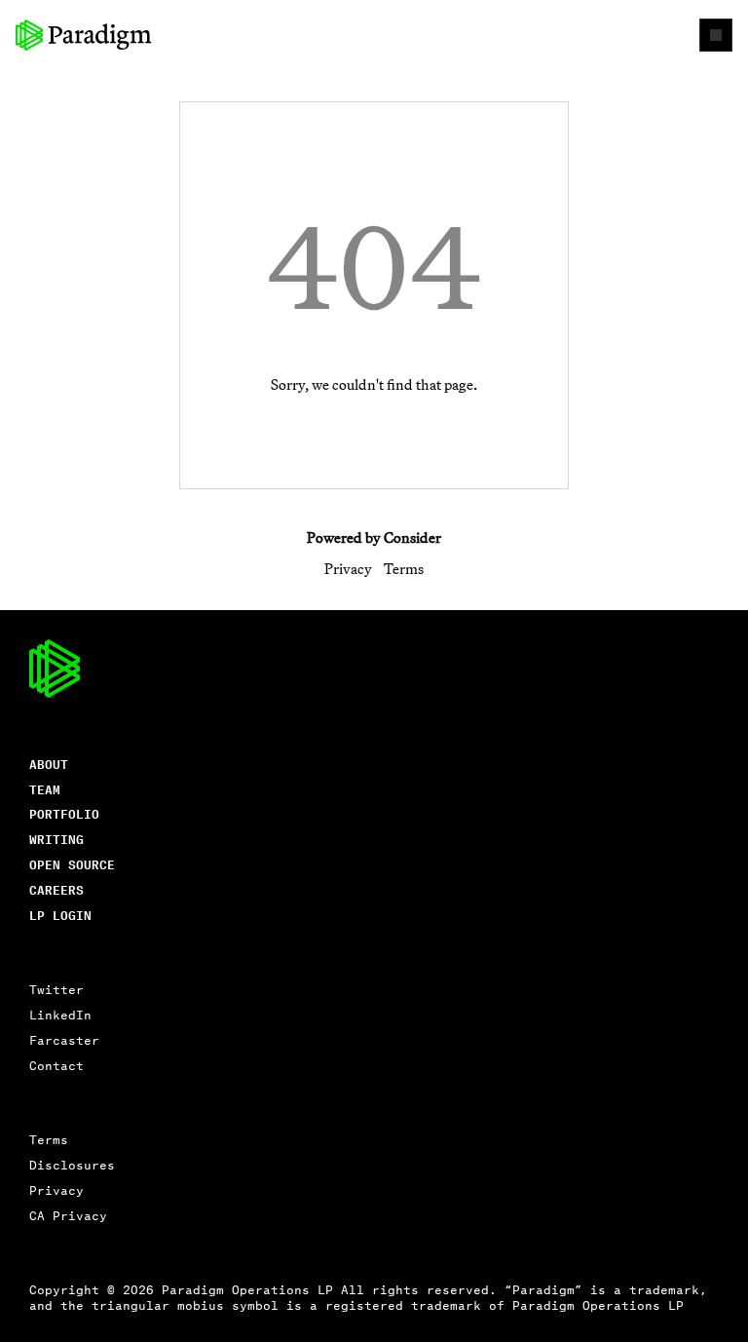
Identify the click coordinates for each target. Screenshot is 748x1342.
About (48, 763)
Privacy (348, 568)
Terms (404, 568)
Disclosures (72, 1164)
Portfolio (64, 813)
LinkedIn (60, 1014)
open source (72, 864)
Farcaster (64, 1039)
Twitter (56, 988)
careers (56, 889)
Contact (56, 1064)
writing (56, 838)
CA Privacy (68, 1215)
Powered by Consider (374, 537)
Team (44, 789)
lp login (60, 914)
